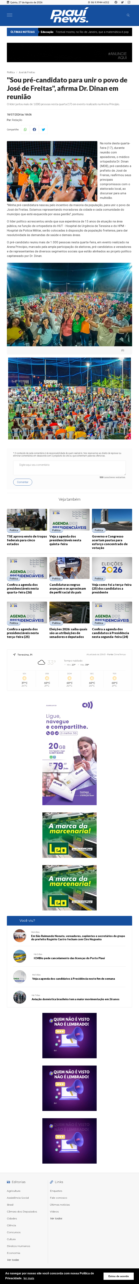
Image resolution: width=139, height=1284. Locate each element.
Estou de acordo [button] (118, 1276)
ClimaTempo (120, 654)
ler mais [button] (29, 1278)
